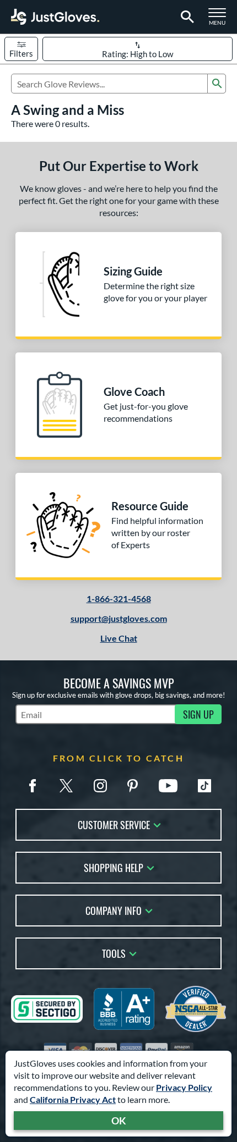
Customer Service (114, 824)
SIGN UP (198, 714)
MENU (220, 19)
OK (118, 1121)
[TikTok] (204, 785)
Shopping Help (113, 866)
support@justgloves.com (119, 618)
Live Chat (118, 638)
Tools (114, 952)
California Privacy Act (73, 1099)
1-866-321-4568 (119, 598)
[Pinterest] (132, 785)
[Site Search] (185, 17)
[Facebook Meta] (32, 785)
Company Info (113, 909)
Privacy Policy (184, 1087)
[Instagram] (100, 785)
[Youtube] (168, 785)
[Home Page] (55, 17)
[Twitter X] (66, 785)
